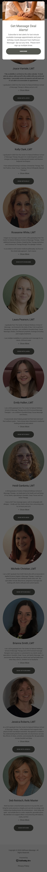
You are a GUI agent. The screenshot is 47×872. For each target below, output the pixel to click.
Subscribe (23, 51)
